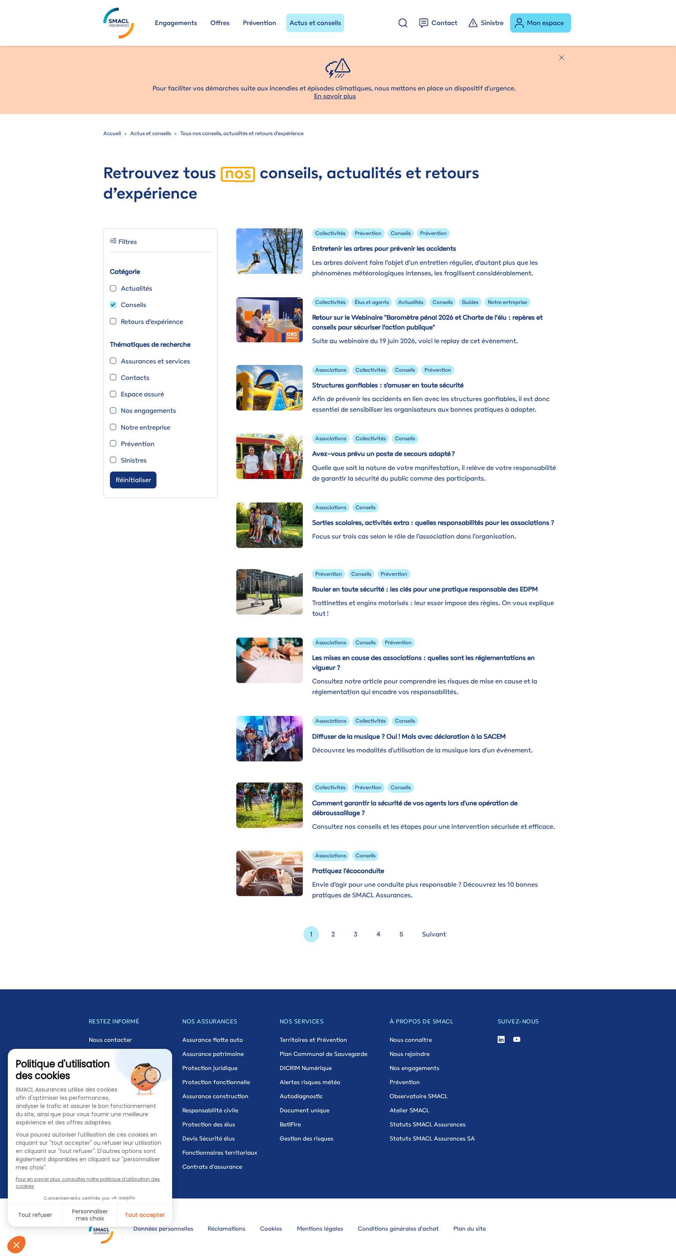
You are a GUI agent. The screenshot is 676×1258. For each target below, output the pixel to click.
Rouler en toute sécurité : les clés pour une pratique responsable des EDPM (425, 589)
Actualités (136, 288)
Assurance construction (215, 1096)
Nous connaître (411, 1039)
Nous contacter (110, 1039)
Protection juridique (209, 1068)
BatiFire (290, 1124)
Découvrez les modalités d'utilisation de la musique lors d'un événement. (422, 750)
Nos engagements (148, 410)
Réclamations (226, 1228)
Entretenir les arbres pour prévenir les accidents (384, 248)
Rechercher (403, 22)
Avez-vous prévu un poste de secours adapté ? (383, 453)
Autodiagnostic (301, 1096)
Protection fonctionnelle (216, 1082)
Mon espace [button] (545, 23)
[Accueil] (122, 23)
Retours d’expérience (152, 321)
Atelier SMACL (409, 1110)
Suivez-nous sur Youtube (517, 1040)
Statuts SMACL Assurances (428, 1124)
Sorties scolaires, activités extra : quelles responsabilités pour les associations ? (433, 522)
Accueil (112, 133)
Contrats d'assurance (212, 1166)
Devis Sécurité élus (208, 1138)
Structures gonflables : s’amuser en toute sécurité (388, 385)
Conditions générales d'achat (398, 1228)
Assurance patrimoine (213, 1053)
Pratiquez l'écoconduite (348, 871)
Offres (220, 23)
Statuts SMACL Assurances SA (432, 1138)
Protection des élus (208, 1124)
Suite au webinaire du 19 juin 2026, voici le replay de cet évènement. (415, 341)
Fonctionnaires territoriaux (219, 1152)
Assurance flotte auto (212, 1039)
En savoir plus (335, 96)
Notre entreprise (145, 427)
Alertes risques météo (310, 1082)
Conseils (133, 305)
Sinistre (492, 23)
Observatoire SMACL (419, 1096)
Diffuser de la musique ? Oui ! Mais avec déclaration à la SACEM (409, 736)
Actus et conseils (315, 23)
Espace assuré (142, 394)
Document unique (304, 1110)
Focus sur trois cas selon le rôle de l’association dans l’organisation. (414, 536)
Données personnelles (163, 1228)
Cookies (271, 1228)
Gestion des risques (306, 1138)
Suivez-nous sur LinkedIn (501, 1040)
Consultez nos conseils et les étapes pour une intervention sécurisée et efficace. (433, 826)
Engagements (176, 23)
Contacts (135, 377)
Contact (444, 23)
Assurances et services (155, 361)
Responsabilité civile (210, 1110)
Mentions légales (320, 1228)
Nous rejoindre (410, 1053)
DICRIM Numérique (306, 1068)
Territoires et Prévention (313, 1039)
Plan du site (469, 1228)
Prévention (259, 23)
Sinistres (134, 460)
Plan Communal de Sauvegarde (323, 1053)
